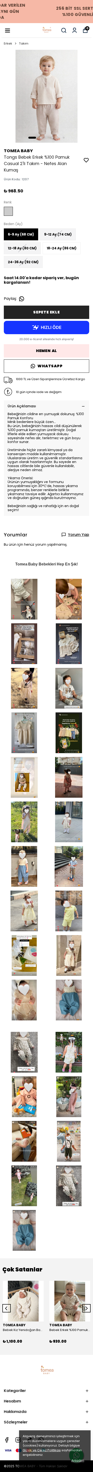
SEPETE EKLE (46, 312)
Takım (23, 43)
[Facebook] (7, 1440)
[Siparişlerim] (75, 30)
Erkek (8, 43)
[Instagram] (18, 1440)
